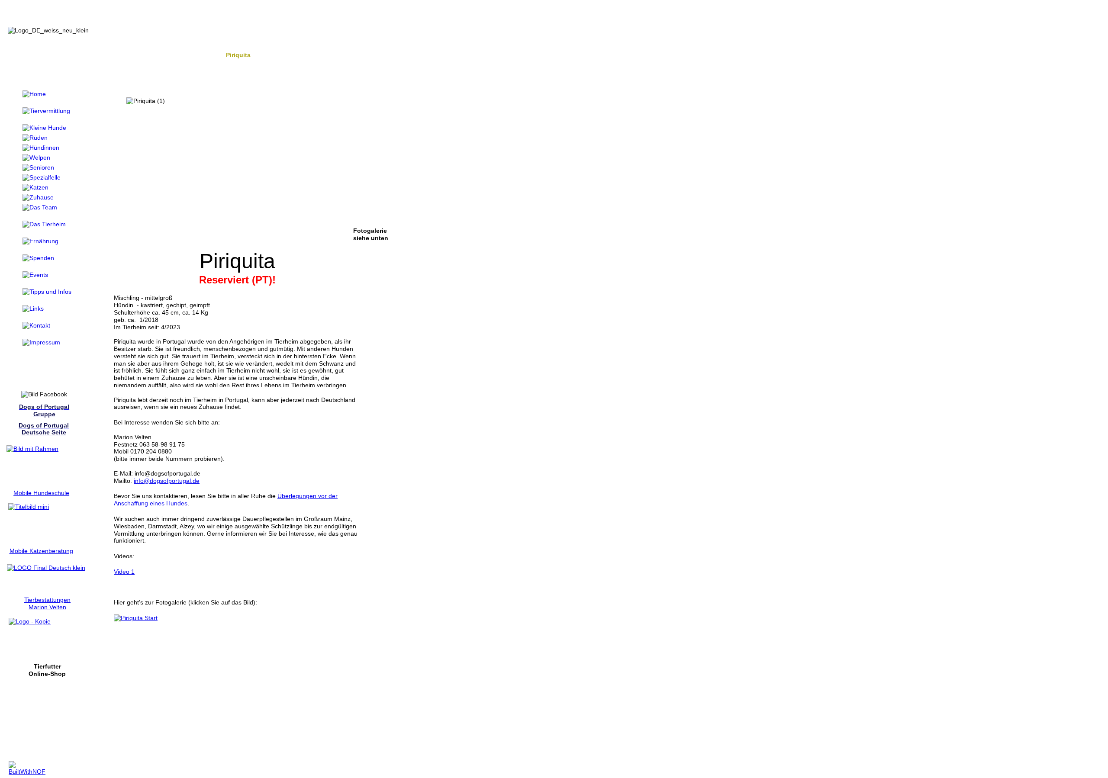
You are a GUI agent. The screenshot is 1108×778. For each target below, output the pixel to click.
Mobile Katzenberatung (41, 550)
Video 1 (124, 571)
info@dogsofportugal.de (167, 480)
